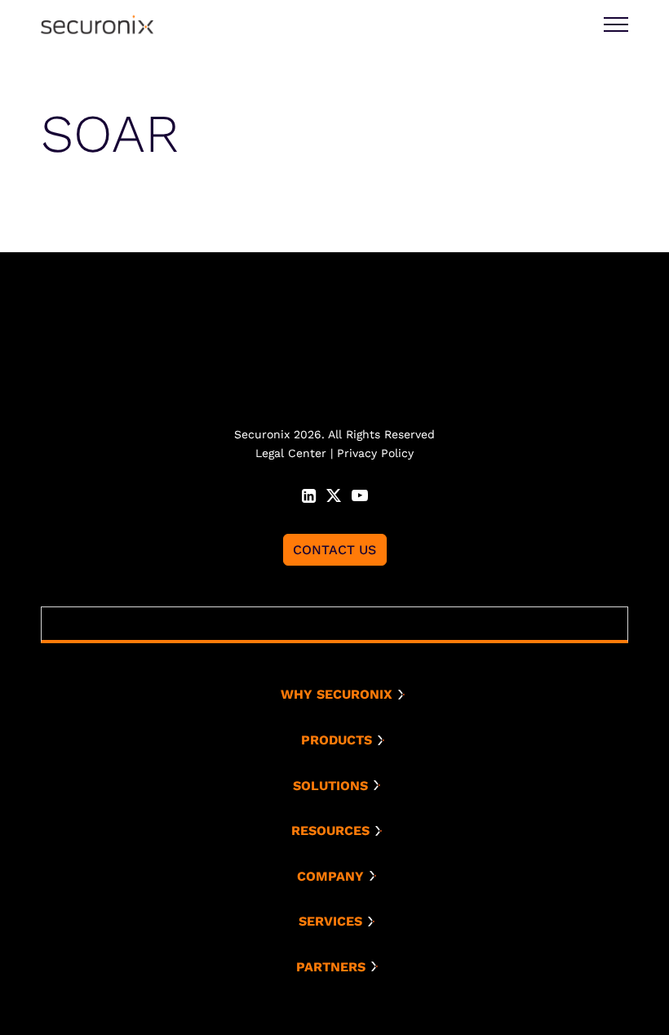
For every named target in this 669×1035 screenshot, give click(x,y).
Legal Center (290, 453)
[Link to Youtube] (360, 493)
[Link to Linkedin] (309, 493)
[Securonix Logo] (97, 25)
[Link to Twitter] (334, 493)
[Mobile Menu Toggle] (616, 24)
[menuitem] (340, 694)
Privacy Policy (375, 453)
